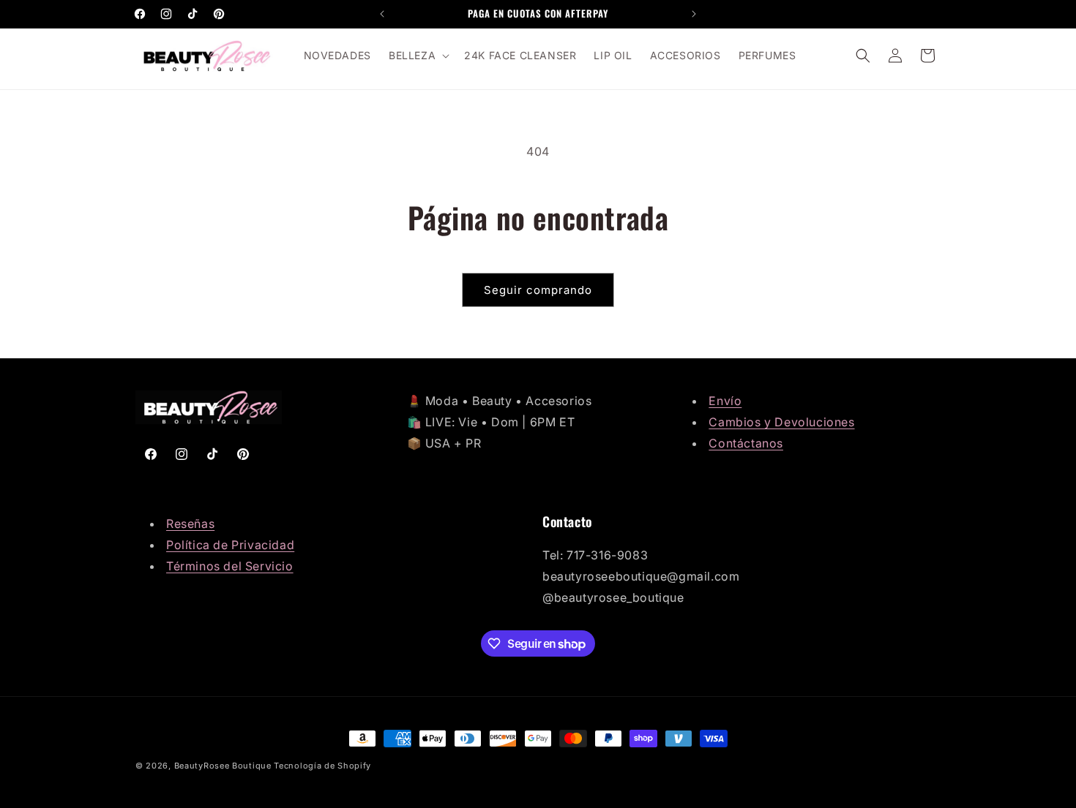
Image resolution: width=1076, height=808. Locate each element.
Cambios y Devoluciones (781, 422)
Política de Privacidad (230, 544)
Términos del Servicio (230, 566)
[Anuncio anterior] (382, 14)
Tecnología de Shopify (322, 765)
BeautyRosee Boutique (223, 765)
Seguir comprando (538, 290)
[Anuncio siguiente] (694, 14)
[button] (417, 55)
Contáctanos (746, 443)
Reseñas (190, 523)
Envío (725, 400)
